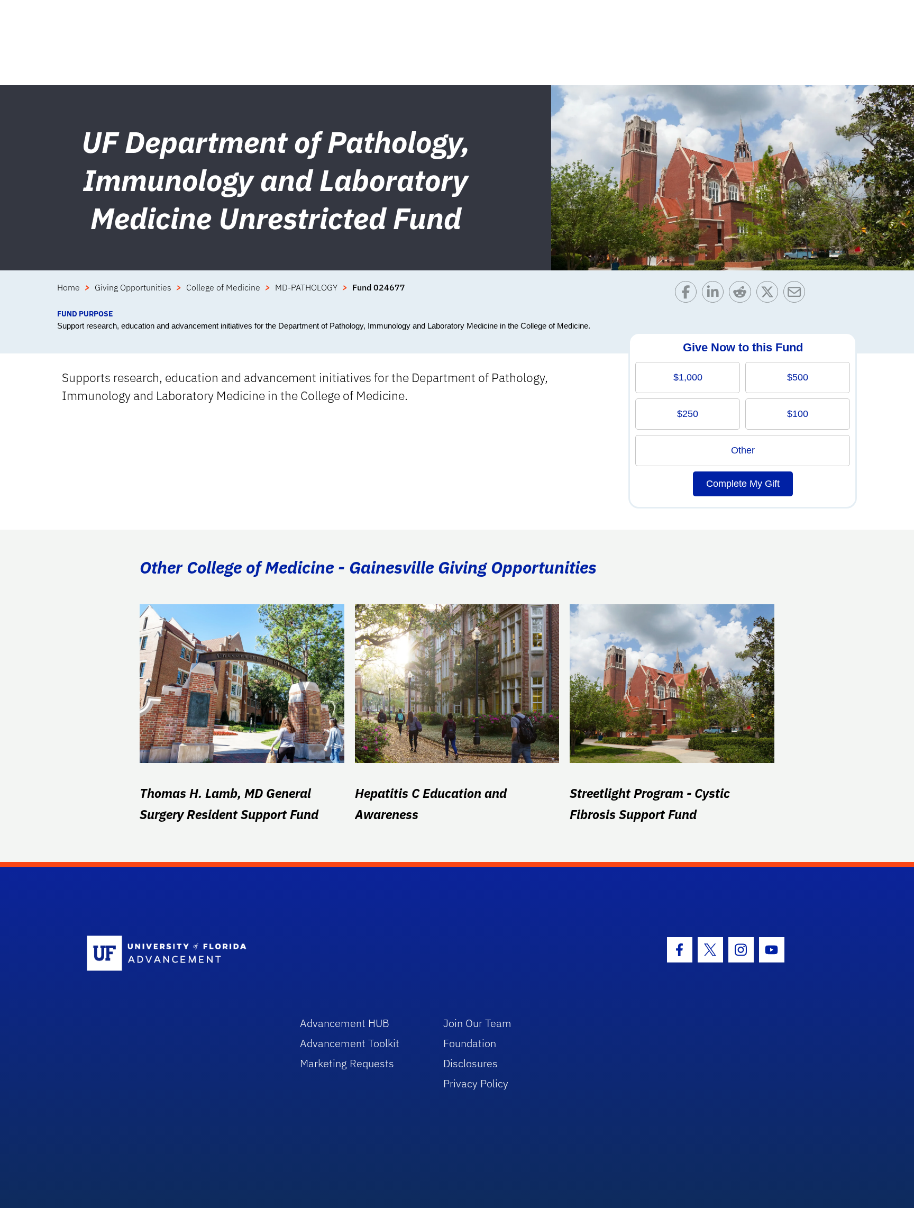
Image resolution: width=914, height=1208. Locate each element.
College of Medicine (223, 287)
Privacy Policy (475, 1083)
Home (68, 287)
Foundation (469, 1043)
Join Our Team (477, 1023)
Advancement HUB (344, 1023)
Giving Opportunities (133, 287)
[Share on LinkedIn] (715, 294)
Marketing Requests (347, 1063)
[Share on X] (769, 294)
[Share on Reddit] (742, 294)
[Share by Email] (796, 294)
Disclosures (470, 1063)
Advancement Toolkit (349, 1043)
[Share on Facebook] (688, 294)
